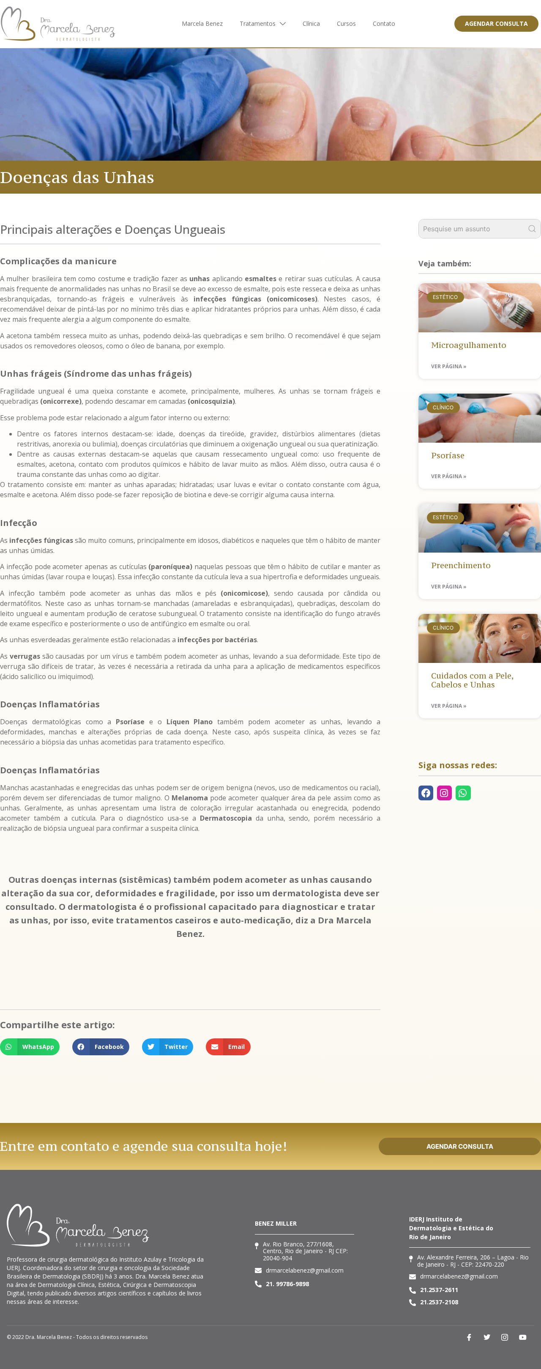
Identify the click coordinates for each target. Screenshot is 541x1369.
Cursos (346, 23)
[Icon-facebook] (468, 1337)
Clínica (311, 23)
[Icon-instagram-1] (504, 1337)
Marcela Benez (202, 23)
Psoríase (447, 455)
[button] (30, 1047)
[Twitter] (487, 1337)
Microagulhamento (468, 345)
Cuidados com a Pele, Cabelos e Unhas (472, 680)
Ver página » (449, 366)
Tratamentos (258, 23)
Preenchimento (461, 565)
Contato (384, 23)
